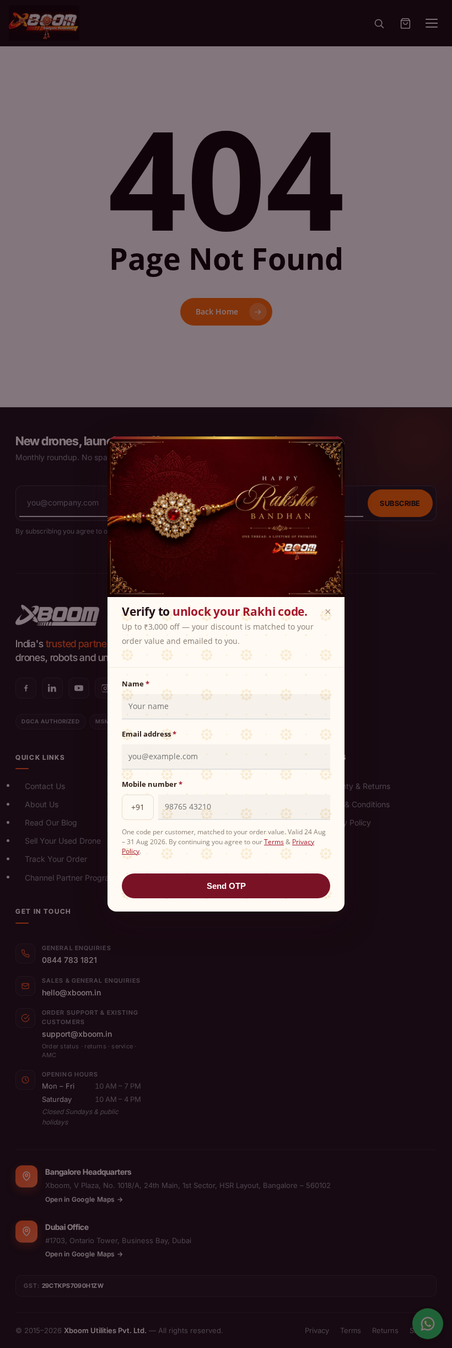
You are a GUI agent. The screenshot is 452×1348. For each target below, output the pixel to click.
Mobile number (152, 784)
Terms (274, 842)
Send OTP (226, 886)
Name (135, 684)
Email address (149, 734)
